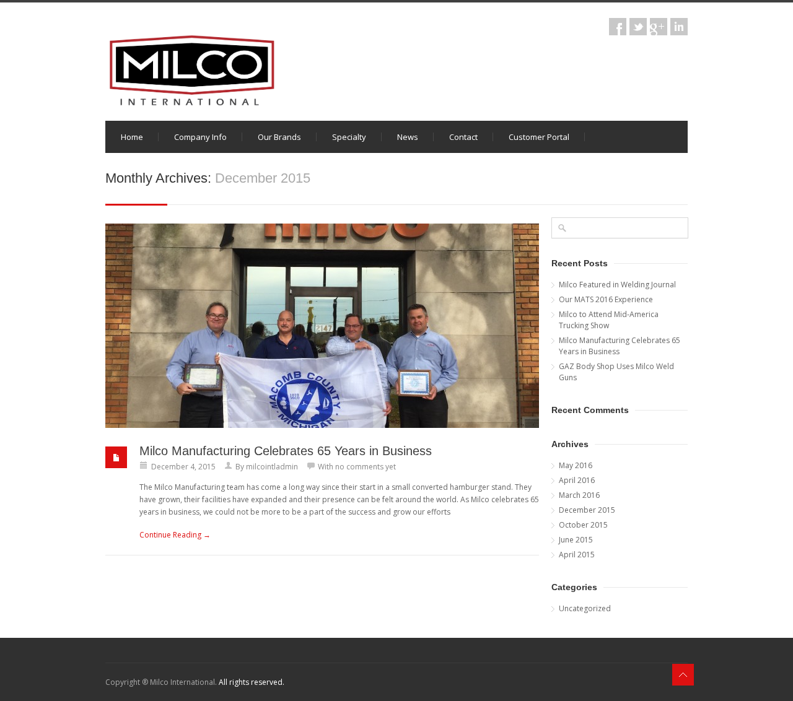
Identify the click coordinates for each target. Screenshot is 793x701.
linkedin (679, 26)
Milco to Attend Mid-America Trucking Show (609, 320)
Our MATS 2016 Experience (606, 299)
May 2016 (575, 465)
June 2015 (576, 539)
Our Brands (279, 136)
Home (132, 136)
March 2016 (579, 495)
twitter (638, 26)
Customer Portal (539, 136)
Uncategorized (585, 608)
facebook (617, 26)
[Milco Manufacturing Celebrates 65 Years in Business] (322, 326)
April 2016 (577, 480)
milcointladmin (272, 466)
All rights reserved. (251, 682)
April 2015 (577, 554)
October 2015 (583, 525)
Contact (463, 136)
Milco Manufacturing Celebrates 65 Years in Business (285, 451)
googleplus (658, 26)
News (407, 136)
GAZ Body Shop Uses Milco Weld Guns (616, 372)
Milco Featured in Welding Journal (617, 284)
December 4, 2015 (183, 466)
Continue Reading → (175, 534)
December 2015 (587, 510)
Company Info (200, 136)
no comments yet (365, 466)
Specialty (349, 136)
